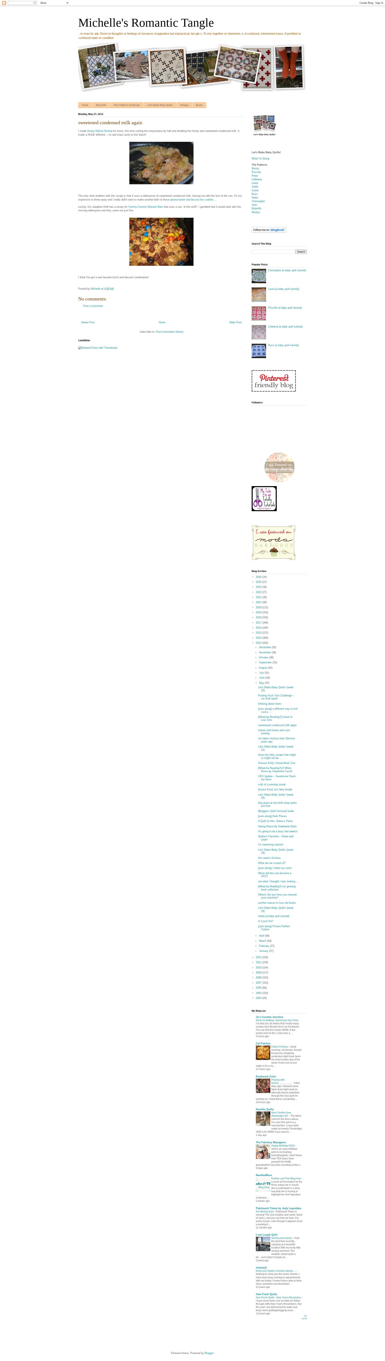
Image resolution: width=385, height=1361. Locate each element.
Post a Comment (93, 305)
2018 (259, 617)
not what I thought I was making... (278, 881)
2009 (259, 972)
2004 (259, 997)
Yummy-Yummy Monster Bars (145, 206)
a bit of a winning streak (272, 784)
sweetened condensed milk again (277, 725)
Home (85, 105)
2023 (259, 592)
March (263, 940)
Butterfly (256, 208)
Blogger (209, 1353)
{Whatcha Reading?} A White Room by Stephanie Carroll (275, 770)
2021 (259, 602)
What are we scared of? (272, 862)
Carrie (255, 190)
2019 (259, 612)
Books (199, 105)
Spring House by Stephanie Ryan (277, 826)
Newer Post (88, 322)
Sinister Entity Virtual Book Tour (276, 763)
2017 (259, 622)
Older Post (235, 322)
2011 (259, 962)
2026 (259, 576)
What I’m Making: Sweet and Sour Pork (277, 1020)
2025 (259, 581)
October (264, 657)
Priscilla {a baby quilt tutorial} (285, 307)
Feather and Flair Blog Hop (286, 1178)
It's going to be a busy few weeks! (278, 831)
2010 (259, 967)
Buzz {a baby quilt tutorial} (283, 345)
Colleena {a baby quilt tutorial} (285, 326)
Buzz (255, 193)
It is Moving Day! (265, 1211)
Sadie (255, 186)
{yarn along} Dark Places (272, 816)
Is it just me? (265, 921)
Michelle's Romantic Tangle (146, 22)
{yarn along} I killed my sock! (275, 867)
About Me (101, 105)
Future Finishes (280, 1046)
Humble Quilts (265, 1109)
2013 (259, 642)
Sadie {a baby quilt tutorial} (273, 916)
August (263, 667)
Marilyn (256, 212)
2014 (259, 637)
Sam (254, 204)
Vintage (184, 105)
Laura (255, 182)
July (262, 672)
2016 (259, 627)
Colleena (257, 179)
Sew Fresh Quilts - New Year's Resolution (279, 1297)
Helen (255, 197)
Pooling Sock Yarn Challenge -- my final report (276, 697)
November (265, 652)
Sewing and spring (281, 1238)
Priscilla (256, 172)
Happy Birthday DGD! (283, 1145)
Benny (255, 168)
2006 (259, 987)
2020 (259, 607)
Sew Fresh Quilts (266, 1294)
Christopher (258, 201)
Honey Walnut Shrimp (99, 130)
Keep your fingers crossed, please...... (276, 1270)
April (262, 935)
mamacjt (261, 1267)
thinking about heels (269, 703)
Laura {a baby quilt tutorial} (283, 288)
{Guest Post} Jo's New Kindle (275, 789)
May (262, 682)
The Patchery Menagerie (271, 1142)
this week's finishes (269, 857)
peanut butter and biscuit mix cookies (192, 199)
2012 (259, 957)
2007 (259, 982)
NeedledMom (264, 1175)
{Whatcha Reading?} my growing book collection (277, 888)
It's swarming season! (270, 844)
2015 (259, 632)
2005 (259, 992)
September (266, 662)
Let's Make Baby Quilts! (160, 105)
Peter (255, 175)
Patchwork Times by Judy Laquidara (278, 1208)
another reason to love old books (277, 902)
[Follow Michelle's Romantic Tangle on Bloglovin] (269, 231)
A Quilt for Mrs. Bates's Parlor (275, 821)
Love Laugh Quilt (266, 1234)
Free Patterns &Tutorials (127, 105)
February (264, 945)
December (265, 647)
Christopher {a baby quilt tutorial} (287, 270)
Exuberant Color (266, 1076)
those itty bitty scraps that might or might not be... (277, 756)
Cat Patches (263, 1043)
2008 (259, 977)
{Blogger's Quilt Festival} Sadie (276, 811)
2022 (259, 597)
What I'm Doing (260, 158)
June (262, 677)
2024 (259, 586)
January (264, 950)
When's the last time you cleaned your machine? (277, 896)
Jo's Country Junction (269, 1016)
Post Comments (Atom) (169, 331)
